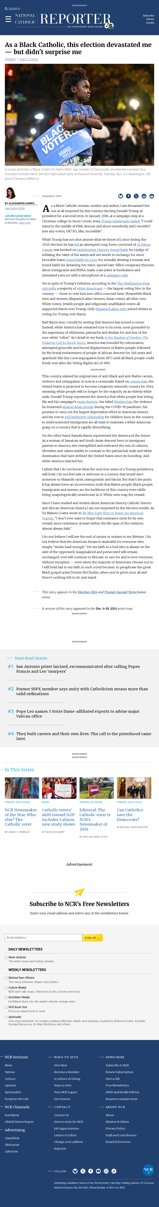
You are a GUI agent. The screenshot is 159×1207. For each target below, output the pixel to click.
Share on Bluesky (120, 196)
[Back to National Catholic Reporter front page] (64, 21)
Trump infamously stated (120, 221)
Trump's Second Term (120, 592)
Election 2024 (87, 592)
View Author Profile (15, 208)
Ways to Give (62, 1085)
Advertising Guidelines (65, 1183)
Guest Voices (29, 59)
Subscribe (148, 15)
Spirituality (13, 1092)
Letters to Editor (65, 1135)
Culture (10, 1079)
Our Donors (62, 1099)
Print (151, 196)
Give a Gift (113, 1079)
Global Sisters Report (19, 1121)
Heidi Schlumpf (55, 832)
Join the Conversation (18, 215)
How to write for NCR (68, 1121)
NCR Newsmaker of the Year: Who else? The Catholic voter (21, 817)
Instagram (106, 1171)
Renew (150, 19)
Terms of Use (86, 1183)
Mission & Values (117, 1121)
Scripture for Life (17, 1099)
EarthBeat (12, 1115)
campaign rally (117, 275)
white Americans (89, 288)
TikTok (113, 1171)
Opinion (10, 59)
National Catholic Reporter (148, 1170)
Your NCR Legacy (65, 1092)
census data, (139, 381)
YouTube (98, 1171)
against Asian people (78, 407)
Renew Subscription (119, 1072)
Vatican (10, 1072)
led (77, 244)
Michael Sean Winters (134, 827)
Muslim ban (123, 402)
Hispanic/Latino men (111, 309)
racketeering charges (93, 250)
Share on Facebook (128, 196)
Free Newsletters (117, 1085)
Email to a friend (144, 196)
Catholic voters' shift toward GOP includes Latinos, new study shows (58, 817)
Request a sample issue (121, 1099)
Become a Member (67, 1072)
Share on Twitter (136, 196)
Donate (150, 22)
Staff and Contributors (121, 1135)
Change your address (68, 1142)
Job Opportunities (66, 1128)
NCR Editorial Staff (95, 837)
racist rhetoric (87, 402)
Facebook (90, 1171)
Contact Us (61, 1115)
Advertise (11, 1151)
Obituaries (12, 1144)
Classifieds (12, 1138)
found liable (119, 250)
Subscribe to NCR (117, 1065)
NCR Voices (23, 802)
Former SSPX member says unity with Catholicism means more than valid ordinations (82, 691)
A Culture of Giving (67, 1079)
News (45, 802)
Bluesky (75, 1171)
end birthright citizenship (84, 417)
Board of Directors (118, 1142)
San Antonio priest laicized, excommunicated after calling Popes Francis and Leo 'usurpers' (78, 669)
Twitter (82, 1171)
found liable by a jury (82, 260)
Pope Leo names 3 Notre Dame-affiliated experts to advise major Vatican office (77, 714)
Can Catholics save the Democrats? (130, 815)
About (110, 1115)
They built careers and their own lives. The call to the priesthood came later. (83, 736)
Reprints (60, 1148)
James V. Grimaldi (19, 832)
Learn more (24, 222)
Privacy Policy (115, 1128)
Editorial (97, 802)
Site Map (115, 1183)
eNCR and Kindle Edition (122, 1092)
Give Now (60, 1065)
